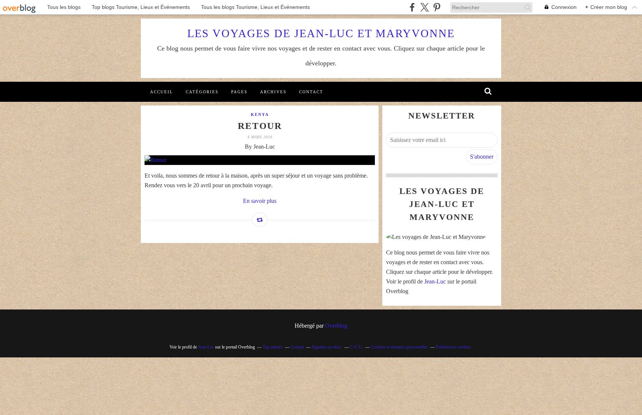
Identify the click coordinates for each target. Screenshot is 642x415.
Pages (239, 92)
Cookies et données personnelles (399, 347)
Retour (260, 126)
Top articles (273, 347)
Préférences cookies (453, 347)
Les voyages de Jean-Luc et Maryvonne (321, 33)
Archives (273, 92)
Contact (311, 92)
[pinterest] (436, 7)
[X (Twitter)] (424, 7)
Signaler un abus (327, 347)
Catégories (202, 92)
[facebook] (412, 7)
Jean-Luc (435, 281)
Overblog (336, 325)
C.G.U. (356, 347)
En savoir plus (259, 201)
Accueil (161, 92)
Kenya (260, 114)
